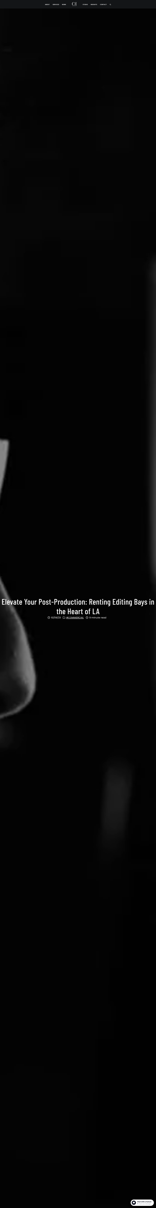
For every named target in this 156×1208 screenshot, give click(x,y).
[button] (110, 4)
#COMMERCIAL (75, 617)
